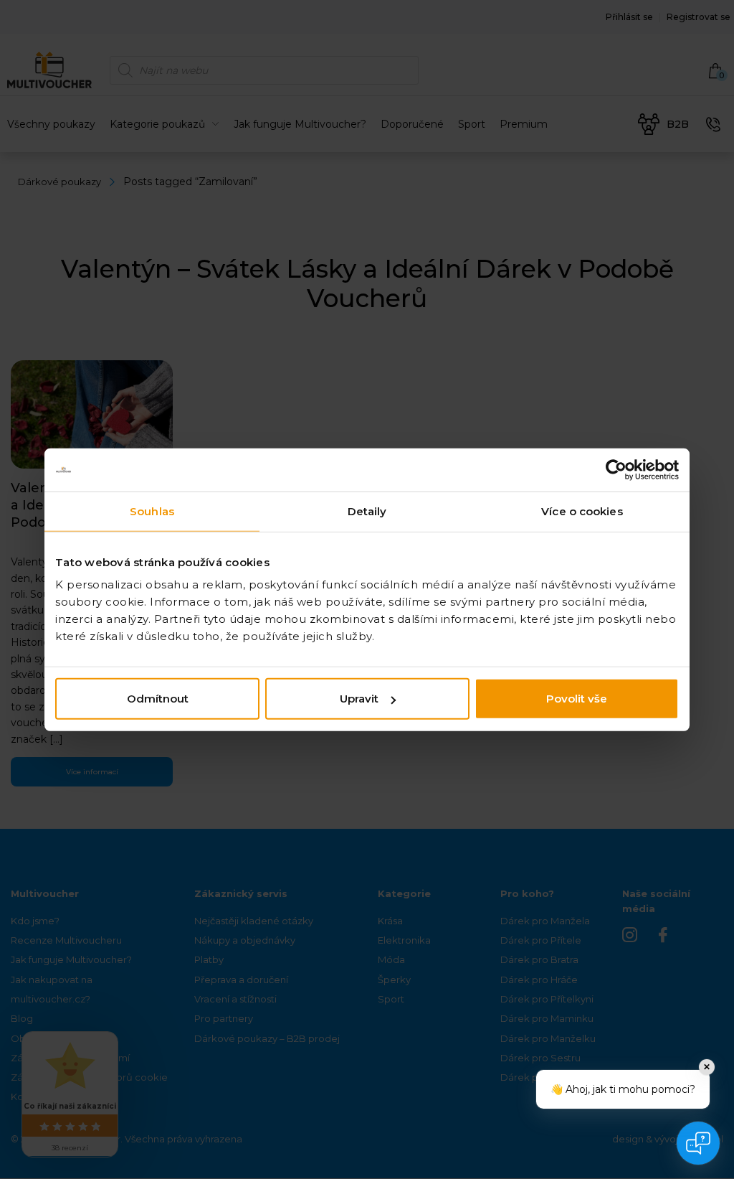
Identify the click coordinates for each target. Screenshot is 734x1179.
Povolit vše (576, 698)
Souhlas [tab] (152, 510)
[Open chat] (698, 1143)
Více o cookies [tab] (581, 510)
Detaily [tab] (367, 510)
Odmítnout (158, 698)
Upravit (359, 698)
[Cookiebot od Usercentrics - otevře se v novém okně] (616, 469)
